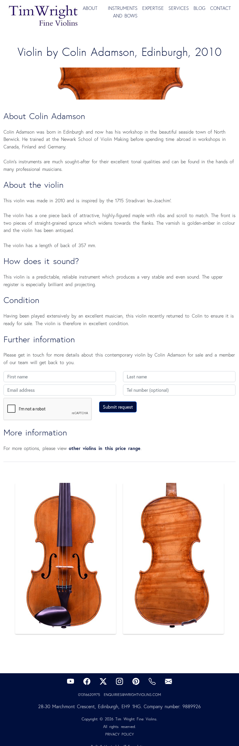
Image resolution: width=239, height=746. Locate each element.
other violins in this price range (104, 448)
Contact (220, 8)
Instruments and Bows (123, 12)
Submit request (118, 407)
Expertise (153, 8)
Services (178, 8)
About (90, 8)
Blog (199, 8)
